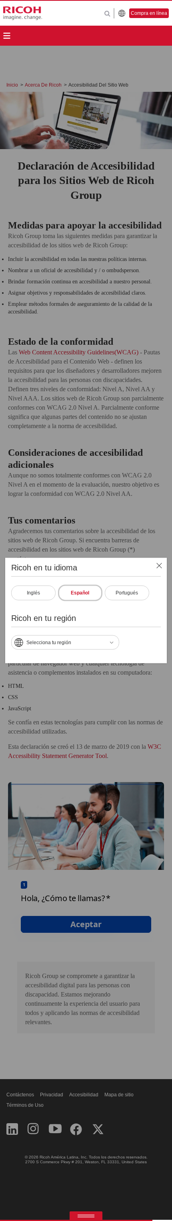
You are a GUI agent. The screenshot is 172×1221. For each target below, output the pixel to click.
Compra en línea (149, 13)
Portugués (127, 593)
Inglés (33, 593)
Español (80, 593)
